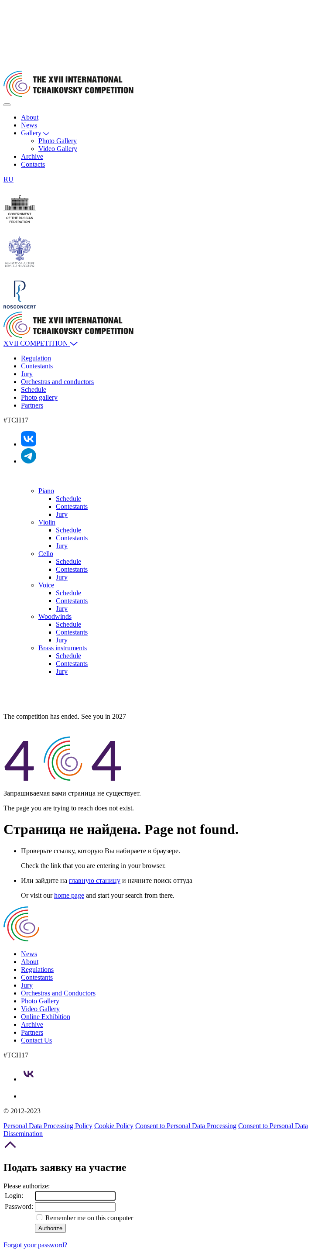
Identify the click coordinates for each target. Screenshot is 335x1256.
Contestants (37, 366)
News (29, 125)
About (29, 117)
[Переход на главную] (68, 94)
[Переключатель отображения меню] (6, 104)
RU (8, 179)
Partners (32, 405)
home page (69, 895)
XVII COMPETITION (36, 343)
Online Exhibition (45, 1016)
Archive (32, 156)
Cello (45, 553)
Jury (27, 373)
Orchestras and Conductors (58, 993)
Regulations (37, 969)
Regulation (36, 358)
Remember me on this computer (88, 1218)
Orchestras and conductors (57, 381)
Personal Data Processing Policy (47, 1125)
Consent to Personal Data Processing (185, 1125)
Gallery (32, 133)
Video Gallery (57, 148)
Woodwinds (55, 616)
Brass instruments (62, 648)
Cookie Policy (113, 1125)
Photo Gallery (57, 140)
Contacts (33, 164)
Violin (46, 522)
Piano (46, 490)
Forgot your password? (35, 1245)
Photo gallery (39, 397)
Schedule (33, 389)
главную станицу (94, 880)
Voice (46, 585)
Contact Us (36, 1040)
